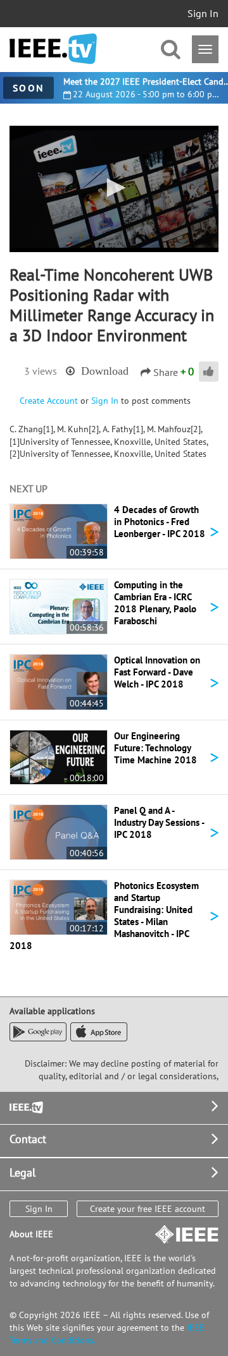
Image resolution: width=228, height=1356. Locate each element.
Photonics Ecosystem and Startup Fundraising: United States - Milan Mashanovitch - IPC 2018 (104, 916)
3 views (40, 371)
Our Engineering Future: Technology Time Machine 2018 (155, 748)
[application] (114, 189)
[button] (114, 188)
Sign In (202, 13)
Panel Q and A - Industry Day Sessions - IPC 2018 (159, 822)
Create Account (49, 400)
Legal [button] (22, 1172)
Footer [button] (25, 1106)
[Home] (53, 48)
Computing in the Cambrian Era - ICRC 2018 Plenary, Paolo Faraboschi (155, 603)
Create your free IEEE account (147, 1208)
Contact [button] (28, 1139)
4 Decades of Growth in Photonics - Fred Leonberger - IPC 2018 (159, 522)
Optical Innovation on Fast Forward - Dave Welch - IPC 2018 (157, 672)
